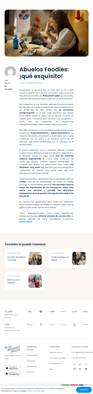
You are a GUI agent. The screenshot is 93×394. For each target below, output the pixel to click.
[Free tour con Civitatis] (35, 281)
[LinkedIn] (80, 369)
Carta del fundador (57, 358)
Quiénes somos (55, 352)
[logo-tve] (30, 311)
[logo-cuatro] (52, 311)
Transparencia (55, 363)
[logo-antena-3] (41, 311)
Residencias (32, 366)
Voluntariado (32, 355)
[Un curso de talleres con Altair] (35, 258)
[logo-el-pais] (74, 311)
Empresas (31, 361)
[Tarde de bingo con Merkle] (79, 258)
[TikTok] (80, 364)
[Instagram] (74, 364)
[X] (86, 364)
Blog (51, 369)
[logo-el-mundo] (63, 311)
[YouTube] (86, 369)
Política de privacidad (35, 391)
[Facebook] (74, 369)
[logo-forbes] (85, 311)
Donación (31, 372)
